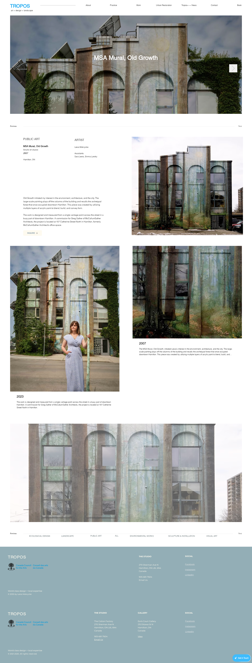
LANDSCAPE (67, 536)
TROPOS (20, 6)
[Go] (19, 68)
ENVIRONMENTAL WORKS (142, 536)
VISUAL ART (211, 536)
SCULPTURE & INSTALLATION (181, 536)
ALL (116, 535)
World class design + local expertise (25, 591)
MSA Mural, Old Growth (126, 57)
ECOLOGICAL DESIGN (39, 536)
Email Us (143, 580)
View (140, 636)
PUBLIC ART (96, 536)
